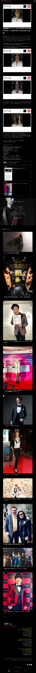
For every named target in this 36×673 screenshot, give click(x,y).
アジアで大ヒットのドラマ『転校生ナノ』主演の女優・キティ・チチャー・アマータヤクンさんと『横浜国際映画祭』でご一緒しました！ (18, 391)
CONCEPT (12, 658)
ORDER (24, 658)
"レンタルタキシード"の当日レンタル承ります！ (11, 425)
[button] (34, 1)
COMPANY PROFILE (20, 658)
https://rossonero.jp (6, 153)
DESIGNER (15, 658)
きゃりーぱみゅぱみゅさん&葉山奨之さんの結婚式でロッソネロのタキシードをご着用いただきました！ (18, 499)
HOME (6, 658)
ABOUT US (8, 658)
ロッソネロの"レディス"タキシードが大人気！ (11, 474)
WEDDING (30, 658)
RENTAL (27, 658)
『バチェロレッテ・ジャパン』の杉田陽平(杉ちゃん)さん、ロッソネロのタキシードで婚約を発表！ (18, 342)
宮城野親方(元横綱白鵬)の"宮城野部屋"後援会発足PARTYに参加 (14, 544)
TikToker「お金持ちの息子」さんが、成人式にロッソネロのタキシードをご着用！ (17, 611)
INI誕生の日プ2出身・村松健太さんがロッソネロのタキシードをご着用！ (15, 568)
